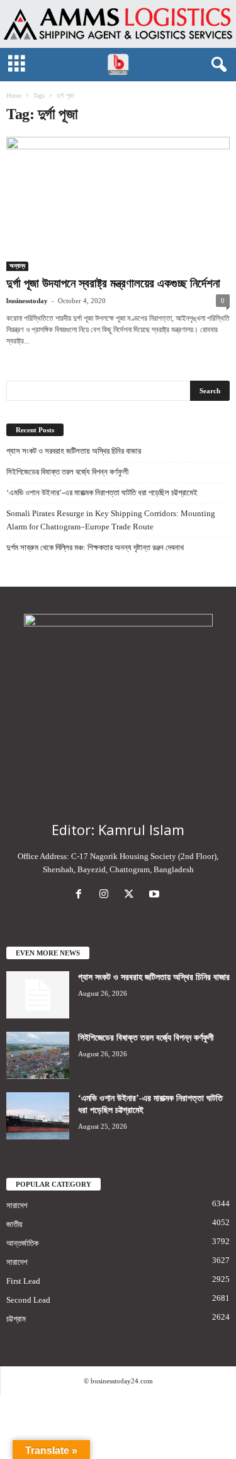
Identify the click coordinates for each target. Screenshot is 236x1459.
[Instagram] (106, 895)
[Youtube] (155, 895)
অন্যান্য (17, 265)
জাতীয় (14, 1224)
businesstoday (27, 300)
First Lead (23, 1281)
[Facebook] (81, 895)
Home (13, 95)
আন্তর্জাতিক (22, 1243)
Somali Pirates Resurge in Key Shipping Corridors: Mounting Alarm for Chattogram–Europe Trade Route (110, 520)
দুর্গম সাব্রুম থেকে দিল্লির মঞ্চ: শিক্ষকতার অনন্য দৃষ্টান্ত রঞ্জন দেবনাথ (95, 547)
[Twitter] (131, 895)
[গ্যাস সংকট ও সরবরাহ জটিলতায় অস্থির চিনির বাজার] (37, 994)
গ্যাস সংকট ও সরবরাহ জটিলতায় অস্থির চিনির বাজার (73, 451)
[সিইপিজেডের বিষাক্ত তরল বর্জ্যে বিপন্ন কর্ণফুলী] (37, 1055)
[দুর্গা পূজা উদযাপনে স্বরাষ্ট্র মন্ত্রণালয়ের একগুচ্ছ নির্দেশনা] (118, 204)
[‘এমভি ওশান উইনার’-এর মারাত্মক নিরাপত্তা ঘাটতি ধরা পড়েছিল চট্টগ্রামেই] (37, 1115)
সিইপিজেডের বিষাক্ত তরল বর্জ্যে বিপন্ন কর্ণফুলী (67, 471)
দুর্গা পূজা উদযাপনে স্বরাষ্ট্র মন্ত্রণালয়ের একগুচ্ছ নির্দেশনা (113, 283)
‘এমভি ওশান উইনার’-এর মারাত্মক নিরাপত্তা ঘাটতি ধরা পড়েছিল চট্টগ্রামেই (102, 492)
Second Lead (28, 1300)
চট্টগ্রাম (16, 1318)
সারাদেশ (17, 1205)
